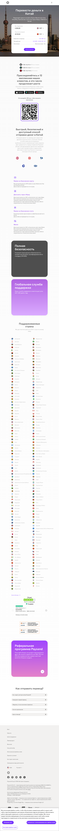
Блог (8, 729)
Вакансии (9, 744)
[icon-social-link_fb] (8, 777)
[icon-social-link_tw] (24, 777)
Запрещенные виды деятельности (15, 763)
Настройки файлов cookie (10, 827)
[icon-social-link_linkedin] (20, 777)
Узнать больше (15, 595)
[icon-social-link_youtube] (16, 777)
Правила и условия (11, 755)
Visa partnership (11, 748)
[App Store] (19, 92)
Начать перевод (29, 49)
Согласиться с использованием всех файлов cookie (41, 822)
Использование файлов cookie (14, 751)
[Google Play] (29, 92)
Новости (9, 733)
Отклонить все (8, 822)
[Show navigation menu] (51, 2)
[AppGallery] (39, 92)
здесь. (20, 786)
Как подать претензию (12, 759)
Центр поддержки (11, 737)
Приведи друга (10, 740)
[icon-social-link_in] (12, 777)
